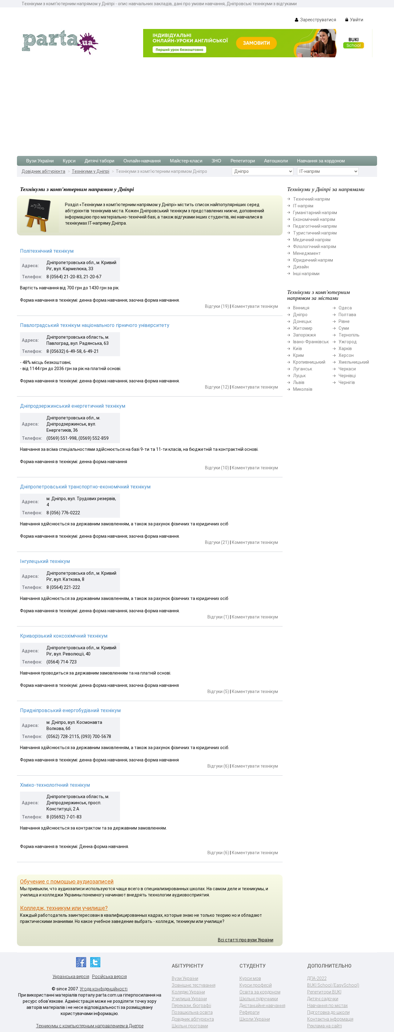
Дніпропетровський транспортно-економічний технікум (85, 487)
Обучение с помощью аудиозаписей (67, 881)
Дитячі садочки (322, 998)
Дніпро (300, 314)
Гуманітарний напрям (315, 212)
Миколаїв (302, 389)
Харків (345, 348)
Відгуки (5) (218, 691)
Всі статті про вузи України (245, 939)
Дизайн (301, 266)
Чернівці (347, 375)
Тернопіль (349, 334)
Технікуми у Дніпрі (90, 171)
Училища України (189, 998)
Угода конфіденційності (103, 988)
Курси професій (255, 985)
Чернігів (347, 382)
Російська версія (109, 976)
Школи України (254, 1019)
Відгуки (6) (218, 766)
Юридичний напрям (313, 260)
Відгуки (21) (217, 542)
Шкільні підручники (258, 998)
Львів (298, 382)
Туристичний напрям (315, 232)
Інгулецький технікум (45, 561)
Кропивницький (309, 362)
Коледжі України (188, 991)
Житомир (302, 328)
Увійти (356, 19)
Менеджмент (307, 253)
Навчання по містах (327, 1005)
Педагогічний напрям (315, 226)
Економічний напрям (314, 219)
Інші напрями (306, 273)
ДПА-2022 (317, 978)
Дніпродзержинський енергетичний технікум (72, 406)
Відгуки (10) (217, 467)
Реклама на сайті (324, 1025)
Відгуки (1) (218, 616)
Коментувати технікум (255, 306)
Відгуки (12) (217, 387)
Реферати (249, 1012)
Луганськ (302, 368)
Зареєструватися (317, 19)
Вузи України (40, 160)
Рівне (344, 321)
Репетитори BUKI (324, 991)
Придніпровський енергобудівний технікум (70, 710)
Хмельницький (354, 362)
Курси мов (250, 978)
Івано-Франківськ (311, 341)
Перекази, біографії (191, 1005)
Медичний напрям (312, 239)
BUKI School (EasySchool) (333, 985)
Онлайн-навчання (142, 160)
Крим (298, 355)
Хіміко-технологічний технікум (55, 785)
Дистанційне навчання (262, 1005)
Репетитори (243, 160)
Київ (297, 348)
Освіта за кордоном (259, 991)
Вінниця (301, 307)
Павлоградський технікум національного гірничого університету (94, 325)
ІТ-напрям (303, 205)
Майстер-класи (186, 160)
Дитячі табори (99, 160)
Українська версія (71, 976)
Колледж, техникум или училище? (64, 908)
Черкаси (347, 368)
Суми (344, 328)
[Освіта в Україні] (60, 41)
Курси (69, 160)
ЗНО (216, 160)
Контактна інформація (330, 1019)
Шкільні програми (190, 1025)
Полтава (347, 314)
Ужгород (348, 341)
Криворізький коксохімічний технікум (63, 636)
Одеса (345, 307)
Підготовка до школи (328, 1012)
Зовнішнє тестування (193, 985)
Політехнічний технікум (47, 251)
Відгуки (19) (217, 306)
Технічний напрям (311, 199)
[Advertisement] (197, 103)
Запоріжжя (304, 334)
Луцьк (299, 375)
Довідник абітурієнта (43, 171)
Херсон (346, 355)
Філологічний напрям (314, 246)
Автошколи (276, 160)
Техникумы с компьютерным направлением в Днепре (89, 1025)
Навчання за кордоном (321, 160)
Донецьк (302, 321)
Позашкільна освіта (192, 1012)
